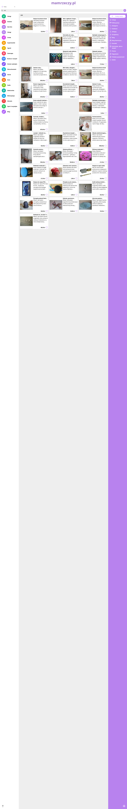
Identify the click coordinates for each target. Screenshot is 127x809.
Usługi (9, 16)
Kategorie (115, 26)
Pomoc (114, 51)
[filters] (124, 10)
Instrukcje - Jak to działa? (117, 47)
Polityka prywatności (118, 57)
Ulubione (114, 29)
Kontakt (114, 43)
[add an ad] (124, 806)
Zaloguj (114, 31)
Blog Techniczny (116, 40)
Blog (8, 111)
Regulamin (115, 54)
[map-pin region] (2, 7)
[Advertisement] (34, 55)
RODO (114, 60)
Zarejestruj (115, 34)
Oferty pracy (115, 23)
